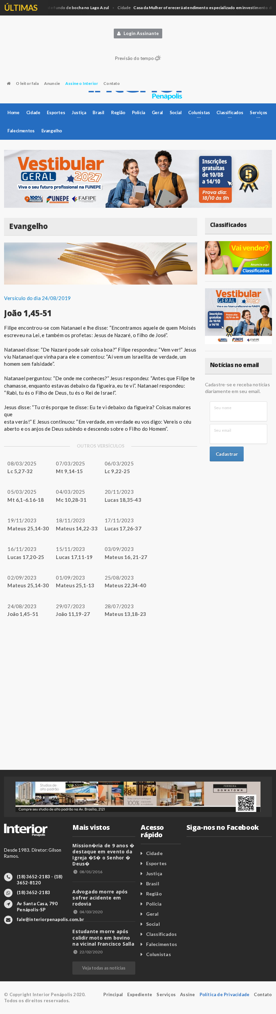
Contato (111, 83)
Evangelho (51, 130)
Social (176, 112)
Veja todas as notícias (103, 968)
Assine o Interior (81, 83)
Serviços (166, 994)
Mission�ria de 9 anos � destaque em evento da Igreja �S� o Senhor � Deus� (103, 854)
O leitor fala (27, 83)
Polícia (138, 112)
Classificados (161, 934)
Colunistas (158, 954)
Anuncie (52, 83)
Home (13, 112)
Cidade (33, 112)
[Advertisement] (138, 706)
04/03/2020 (90, 911)
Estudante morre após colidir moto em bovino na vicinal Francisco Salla (103, 937)
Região (118, 112)
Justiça (79, 112)
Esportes (56, 112)
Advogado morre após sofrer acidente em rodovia (100, 897)
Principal (113, 994)
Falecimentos (20, 130)
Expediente (139, 994)
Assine (187, 994)
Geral (157, 112)
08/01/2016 (90, 871)
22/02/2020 (90, 951)
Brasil (98, 112)
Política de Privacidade (225, 994)
